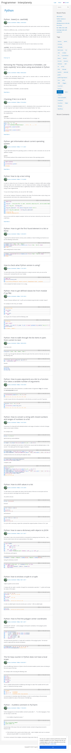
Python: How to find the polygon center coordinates (25, 618)
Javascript (66, 72)
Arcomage (60, 44)
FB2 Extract (59, 16)
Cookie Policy (53, 743)
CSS (58, 55)
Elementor (66, 61)
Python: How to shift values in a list (18, 484)
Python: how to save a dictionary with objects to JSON (26, 530)
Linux (59, 80)
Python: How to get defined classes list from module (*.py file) (25, 291)
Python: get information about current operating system (24, 142)
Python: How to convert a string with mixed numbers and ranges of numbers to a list (26, 418)
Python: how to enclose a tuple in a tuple (21, 576)
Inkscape (64, 69)
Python (60, 92)
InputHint (59, 72)
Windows (60, 106)
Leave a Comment (11, 22)
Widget (66, 103)
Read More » (7, 92)
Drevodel (60, 61)
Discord (64, 58)
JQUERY (59, 75)
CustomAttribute (65, 55)
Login (55, 2)
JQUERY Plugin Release (62, 77)
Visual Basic (60, 103)
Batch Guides (60, 50)
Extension (60, 63)
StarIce (66, 92)
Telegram (60, 95)
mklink (63, 80)
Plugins (64, 83)
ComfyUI (64, 52)
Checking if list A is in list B (15, 99)
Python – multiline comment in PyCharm (20, 705)
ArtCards (60, 47)
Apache (65, 41)
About (59, 2)
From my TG (7, 57)
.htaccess (60, 41)
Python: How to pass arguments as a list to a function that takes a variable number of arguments (26, 380)
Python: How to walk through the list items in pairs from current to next (25, 338)
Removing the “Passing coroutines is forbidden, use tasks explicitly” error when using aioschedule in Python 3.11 (27, 67)
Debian (59, 58)
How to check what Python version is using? (22, 265)
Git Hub (62, 66)
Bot (66, 50)
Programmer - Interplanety (16, 2)
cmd (59, 52)
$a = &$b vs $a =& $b (62, 27)
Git (58, 66)
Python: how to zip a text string (17, 176)
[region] (53, 743)
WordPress (60, 109)
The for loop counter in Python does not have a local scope (25, 658)
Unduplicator (60, 100)
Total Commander (62, 97)
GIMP (65, 63)
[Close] (67, 737)
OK (53, 747)
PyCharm (59, 88)
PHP (59, 83)
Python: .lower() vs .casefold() (16, 19)
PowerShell (60, 86)
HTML (59, 69)
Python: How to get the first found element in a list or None (26, 229)
